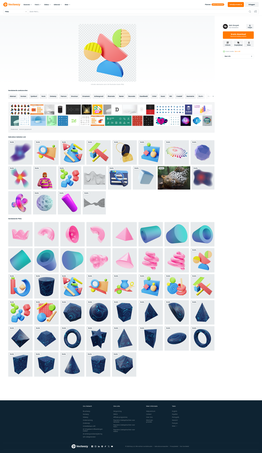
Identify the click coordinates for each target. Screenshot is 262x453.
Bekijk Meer (207, 121)
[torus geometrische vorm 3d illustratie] (72, 338)
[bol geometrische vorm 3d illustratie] (98, 312)
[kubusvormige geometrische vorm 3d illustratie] (20, 364)
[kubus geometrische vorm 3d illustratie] (46, 364)
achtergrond (98, 96)
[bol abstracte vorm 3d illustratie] (46, 312)
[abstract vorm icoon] (20, 234)
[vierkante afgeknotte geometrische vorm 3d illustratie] (46, 338)
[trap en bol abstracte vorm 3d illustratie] (98, 152)
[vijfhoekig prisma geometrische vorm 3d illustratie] (124, 312)
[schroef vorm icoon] (150, 260)
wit (170, 96)
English (174, 411)
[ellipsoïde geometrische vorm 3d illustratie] (177, 338)
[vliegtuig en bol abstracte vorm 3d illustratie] (46, 152)
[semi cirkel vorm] (72, 234)
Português (175, 417)
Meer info (227, 56)
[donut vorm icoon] (46, 234)
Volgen (250, 27)
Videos (46, 5)
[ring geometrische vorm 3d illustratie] (202, 338)
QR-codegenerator (89, 437)
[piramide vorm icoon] (124, 234)
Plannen (208, 4)
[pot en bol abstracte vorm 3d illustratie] (124, 286)
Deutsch (175, 420)
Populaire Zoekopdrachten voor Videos (124, 430)
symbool (34, 96)
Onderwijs (86, 423)
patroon (64, 96)
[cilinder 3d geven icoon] (150, 234)
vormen (23, 96)
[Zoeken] (250, 11)
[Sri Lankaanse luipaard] (174, 178)
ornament (86, 96)
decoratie (131, 96)
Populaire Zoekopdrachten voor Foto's (124, 426)
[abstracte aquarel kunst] (124, 152)
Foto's (37, 5)
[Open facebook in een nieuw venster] (92, 446)
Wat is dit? (237, 51)
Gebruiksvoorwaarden (161, 446)
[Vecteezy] (11, 4)
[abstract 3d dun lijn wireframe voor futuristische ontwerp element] (94, 178)
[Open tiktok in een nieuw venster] (105, 446)
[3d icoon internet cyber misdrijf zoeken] (119, 178)
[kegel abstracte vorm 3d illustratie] (72, 152)
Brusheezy (86, 411)
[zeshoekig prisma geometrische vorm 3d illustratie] (98, 364)
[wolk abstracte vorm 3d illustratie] (69, 178)
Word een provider (149, 421)
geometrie (190, 96)
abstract (13, 96)
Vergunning (117, 411)
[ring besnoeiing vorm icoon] (98, 234)
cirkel (154, 96)
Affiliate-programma (120, 417)
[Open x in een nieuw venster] (109, 446)
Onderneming (88, 420)
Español (174, 414)
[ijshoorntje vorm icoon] (124, 260)
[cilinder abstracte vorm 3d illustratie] (202, 260)
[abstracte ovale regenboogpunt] (177, 152)
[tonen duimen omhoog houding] (44, 178)
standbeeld (144, 96)
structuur (74, 96)
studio (201, 96)
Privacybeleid (174, 446)
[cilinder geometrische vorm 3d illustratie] (46, 286)
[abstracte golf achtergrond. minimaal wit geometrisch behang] (94, 202)
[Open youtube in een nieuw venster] (112, 446)
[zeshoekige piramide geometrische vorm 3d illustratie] (202, 312)
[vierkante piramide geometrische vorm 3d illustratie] (124, 338)
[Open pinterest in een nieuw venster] (102, 446)
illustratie (111, 96)
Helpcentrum (150, 411)
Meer (66, 5)
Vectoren (26, 5)
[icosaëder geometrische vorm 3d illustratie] (124, 364)
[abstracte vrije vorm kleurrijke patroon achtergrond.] (20, 152)
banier (121, 96)
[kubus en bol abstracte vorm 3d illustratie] (150, 152)
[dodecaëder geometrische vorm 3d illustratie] (72, 312)
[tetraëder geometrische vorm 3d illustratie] (150, 312)
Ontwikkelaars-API (89, 426)
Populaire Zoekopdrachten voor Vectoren (124, 421)
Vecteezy (86, 414)
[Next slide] (211, 96)
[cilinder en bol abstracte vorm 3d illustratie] (20, 286)
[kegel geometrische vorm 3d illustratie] (72, 364)
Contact (148, 414)
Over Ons (149, 417)
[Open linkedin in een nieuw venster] (99, 446)
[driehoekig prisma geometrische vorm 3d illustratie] (150, 338)
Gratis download (238, 35)
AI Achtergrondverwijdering (92, 434)
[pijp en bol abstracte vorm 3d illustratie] (177, 286)
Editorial (57, 5)
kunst (163, 96)
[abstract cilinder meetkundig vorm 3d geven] (69, 202)
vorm (43, 96)
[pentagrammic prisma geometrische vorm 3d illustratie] (98, 338)
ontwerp (53, 96)
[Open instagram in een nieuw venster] (95, 446)
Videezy (85, 417)
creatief (179, 96)
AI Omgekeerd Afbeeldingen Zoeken (93, 430)
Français (175, 423)
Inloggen (252, 4)
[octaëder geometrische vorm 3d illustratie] (20, 338)
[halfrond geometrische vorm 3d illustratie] (177, 312)
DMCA (115, 414)
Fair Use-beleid (184, 446)
